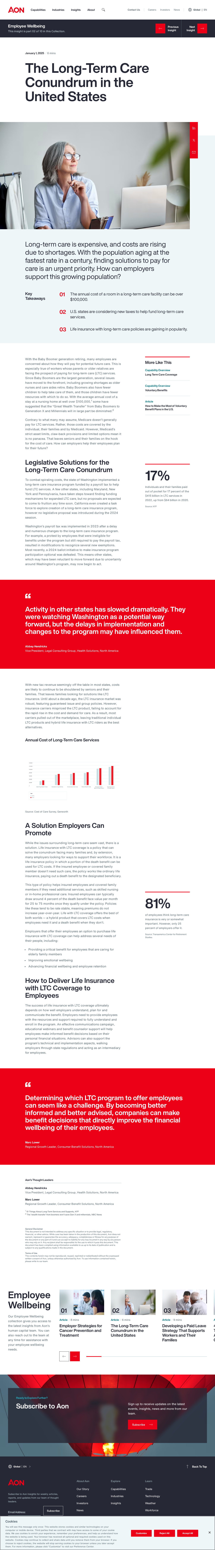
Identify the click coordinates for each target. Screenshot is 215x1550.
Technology (152, 1496)
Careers (152, 9)
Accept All (187, 1533)
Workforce (151, 1510)
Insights (76, 10)
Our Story (83, 1489)
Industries (58, 10)
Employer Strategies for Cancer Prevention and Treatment (80, 1330)
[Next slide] (75, 1356)
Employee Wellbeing (26, 26)
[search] (103, 10)
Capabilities (38, 10)
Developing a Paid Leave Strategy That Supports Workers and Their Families (184, 1332)
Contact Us (134, 9)
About (91, 10)
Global (200, 9)
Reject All (164, 1533)
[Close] (209, 1532)
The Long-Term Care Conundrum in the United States (129, 1330)
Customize (141, 1533)
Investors (165, 9)
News (177, 9)
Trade (148, 1489)
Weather (150, 1503)
